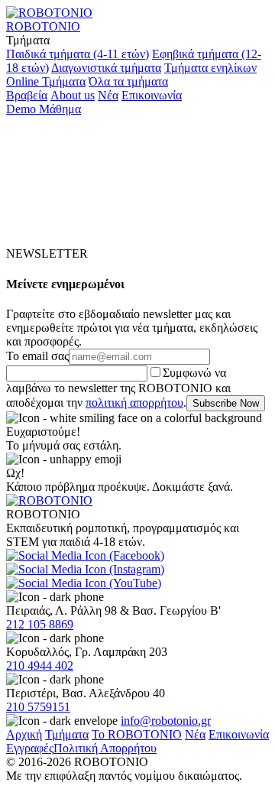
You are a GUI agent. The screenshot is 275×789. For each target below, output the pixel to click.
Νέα (108, 95)
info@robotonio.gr (166, 720)
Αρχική (24, 734)
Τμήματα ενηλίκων (210, 67)
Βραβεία (26, 95)
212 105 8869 (39, 624)
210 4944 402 (39, 665)
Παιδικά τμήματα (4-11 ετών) (77, 53)
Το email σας (37, 355)
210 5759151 (38, 706)
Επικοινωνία (151, 95)
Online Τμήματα (46, 81)
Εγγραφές (29, 748)
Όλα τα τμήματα (128, 81)
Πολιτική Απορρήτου (105, 748)
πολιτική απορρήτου (134, 402)
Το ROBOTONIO (137, 734)
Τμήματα (67, 734)
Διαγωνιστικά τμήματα (106, 67)
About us (72, 95)
